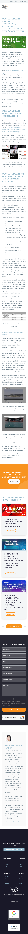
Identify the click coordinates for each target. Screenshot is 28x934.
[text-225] (14, 674)
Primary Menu (25, 7)
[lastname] (14, 655)
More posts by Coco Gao (13, 822)
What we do (7, 878)
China (21, 864)
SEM (7, 864)
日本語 (21, 1)
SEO (7, 862)
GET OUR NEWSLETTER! (14, 849)
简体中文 (16, 1)
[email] (14, 661)
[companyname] (14, 680)
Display (7, 868)
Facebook (21, 878)
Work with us (7, 881)
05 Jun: (13, 522)
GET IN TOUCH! (14, 481)
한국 (25, 1)
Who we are (7, 876)
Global (11, 1)
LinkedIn (21, 876)
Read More (10, 530)
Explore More (14, 626)
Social (7, 866)
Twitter (21, 881)
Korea (21, 868)
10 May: (13, 603)
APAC (21, 862)
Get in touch (7, 883)
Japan (21, 866)
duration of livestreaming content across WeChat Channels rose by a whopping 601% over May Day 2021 (14, 129)
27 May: (13, 561)
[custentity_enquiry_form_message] (14, 690)
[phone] (14, 667)
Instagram (21, 883)
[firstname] (14, 649)
